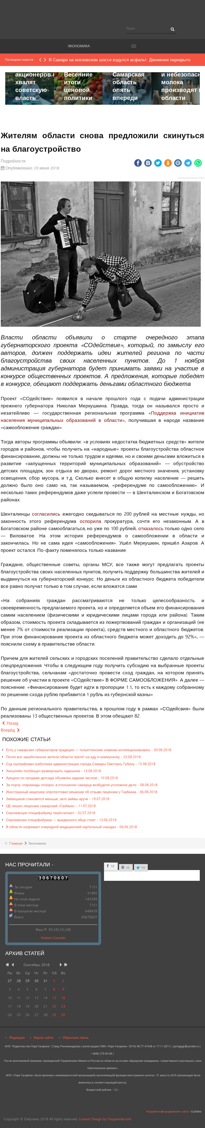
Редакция (17, 1037)
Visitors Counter (53, 937)
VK (127, 868)
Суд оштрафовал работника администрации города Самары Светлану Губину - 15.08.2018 (81, 763)
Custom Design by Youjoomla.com (104, 1119)
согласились (46, 513)
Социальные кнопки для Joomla (191, 178)
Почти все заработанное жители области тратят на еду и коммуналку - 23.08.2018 (73, 756)
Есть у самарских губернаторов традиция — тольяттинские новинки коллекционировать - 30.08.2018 (88, 749)
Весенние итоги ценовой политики (78, 86)
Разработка (153, 1112)
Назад (12, 723)
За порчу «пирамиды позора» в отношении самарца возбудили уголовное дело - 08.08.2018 (82, 784)
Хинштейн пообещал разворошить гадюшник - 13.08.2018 (53, 770)
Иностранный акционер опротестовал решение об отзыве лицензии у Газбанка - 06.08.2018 (81, 791)
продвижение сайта (176, 1112)
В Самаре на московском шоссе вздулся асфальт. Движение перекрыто (119, 59)
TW (142, 868)
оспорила (90, 521)
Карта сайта (44, 1037)
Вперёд (8, 730)
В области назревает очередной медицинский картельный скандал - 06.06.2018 (71, 826)
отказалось (151, 528)
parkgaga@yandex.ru (186, 1046)
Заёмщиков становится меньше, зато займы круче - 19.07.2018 (57, 798)
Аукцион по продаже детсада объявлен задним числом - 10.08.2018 (62, 777)
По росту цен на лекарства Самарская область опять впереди (128, 74)
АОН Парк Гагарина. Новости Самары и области (102, 13)
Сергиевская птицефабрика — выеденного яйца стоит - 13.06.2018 (61, 819)
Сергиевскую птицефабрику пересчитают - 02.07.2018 (50, 812)
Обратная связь (75, 1037)
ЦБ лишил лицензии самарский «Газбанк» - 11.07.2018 (51, 805)
